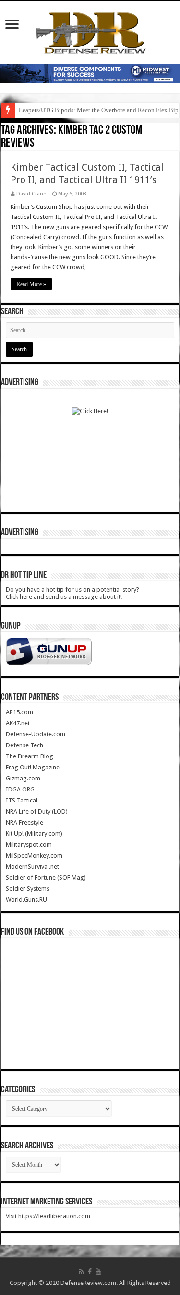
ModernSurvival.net (32, 866)
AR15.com (19, 712)
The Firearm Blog (29, 756)
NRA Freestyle (24, 822)
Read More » (31, 284)
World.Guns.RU (26, 899)
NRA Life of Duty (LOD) (37, 811)
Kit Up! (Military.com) (34, 833)
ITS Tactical (21, 800)
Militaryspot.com (29, 844)
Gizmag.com (23, 778)
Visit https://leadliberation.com (48, 1216)
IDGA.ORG (20, 789)
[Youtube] (98, 1271)
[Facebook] (90, 1271)
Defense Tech (24, 745)
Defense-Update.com (35, 734)
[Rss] (81, 1271)
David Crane (31, 194)
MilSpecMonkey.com (34, 855)
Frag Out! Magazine (33, 767)
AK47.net (18, 723)
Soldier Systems (27, 888)
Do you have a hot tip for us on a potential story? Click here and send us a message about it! (72, 593)
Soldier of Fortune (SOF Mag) (46, 877)
